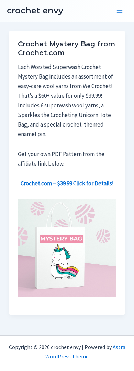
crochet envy (35, 10)
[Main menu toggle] (119, 11)
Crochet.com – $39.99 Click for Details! (67, 183)
